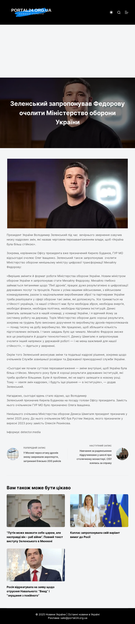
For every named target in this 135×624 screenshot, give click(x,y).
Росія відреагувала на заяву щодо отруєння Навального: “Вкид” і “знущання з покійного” (30, 591)
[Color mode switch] (111, 12)
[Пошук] (118, 12)
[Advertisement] (67, 51)
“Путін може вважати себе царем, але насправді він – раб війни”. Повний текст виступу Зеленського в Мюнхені (35, 537)
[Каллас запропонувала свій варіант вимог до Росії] (99, 510)
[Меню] (126, 12)
